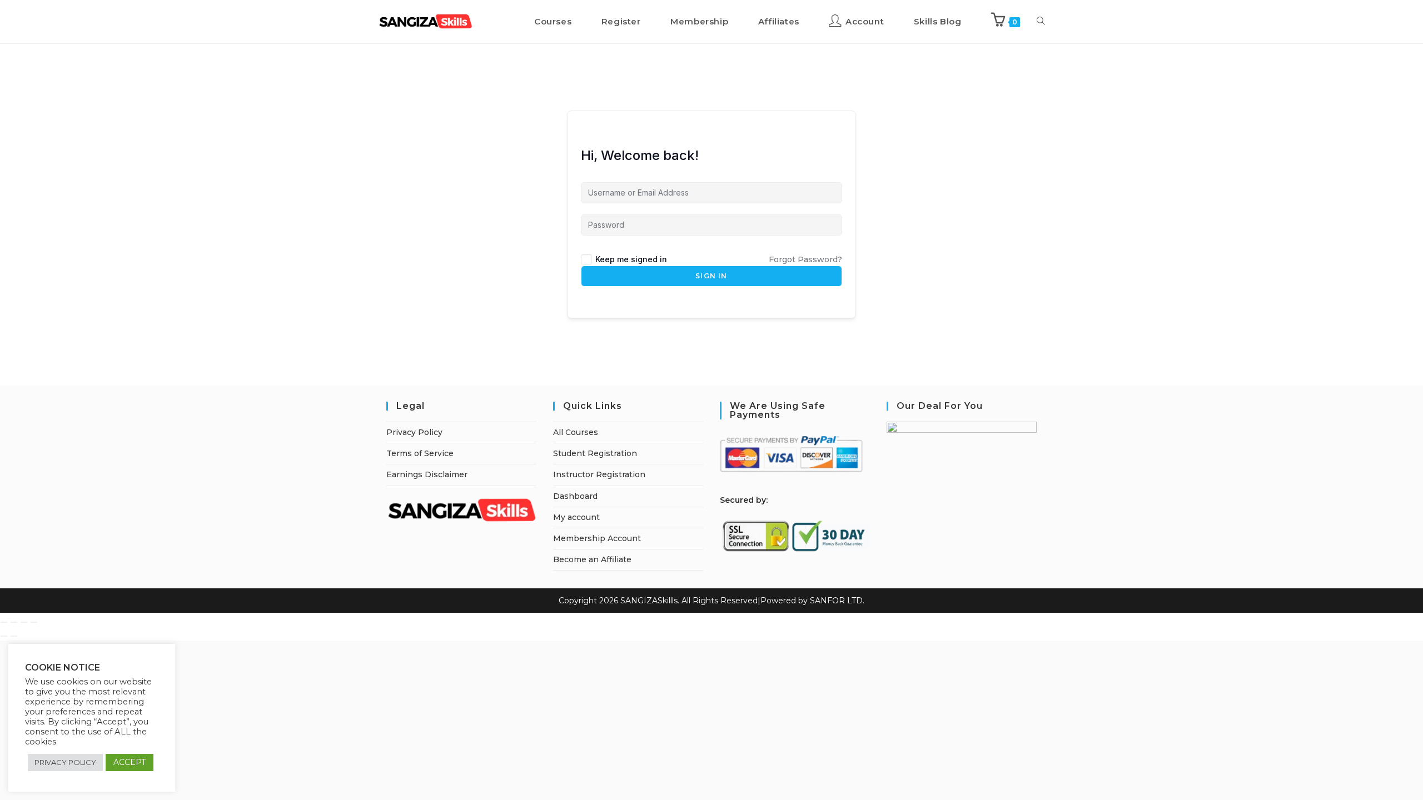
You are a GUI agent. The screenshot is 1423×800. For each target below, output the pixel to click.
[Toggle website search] (1040, 21)
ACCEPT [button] (129, 762)
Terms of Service (420, 453)
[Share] (24, 622)
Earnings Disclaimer (426, 474)
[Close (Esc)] (34, 622)
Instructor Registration (599, 474)
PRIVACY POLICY (65, 762)
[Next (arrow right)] (14, 636)
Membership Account (597, 538)
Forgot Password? (805, 259)
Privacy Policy (414, 432)
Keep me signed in (631, 259)
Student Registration (595, 453)
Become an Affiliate (592, 559)
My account (576, 517)
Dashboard (575, 496)
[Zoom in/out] (4, 622)
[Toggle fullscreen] (14, 622)
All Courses (575, 432)
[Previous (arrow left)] (4, 636)
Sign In (711, 276)
